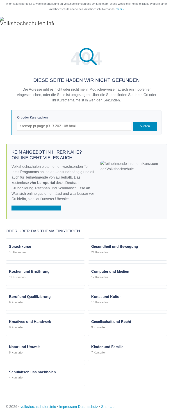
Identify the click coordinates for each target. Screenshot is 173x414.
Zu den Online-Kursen (36, 208)
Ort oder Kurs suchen (32, 117)
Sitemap (107, 407)
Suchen (145, 126)
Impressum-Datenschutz (78, 407)
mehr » (120, 9)
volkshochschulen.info (38, 407)
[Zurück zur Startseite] (27, 22)
